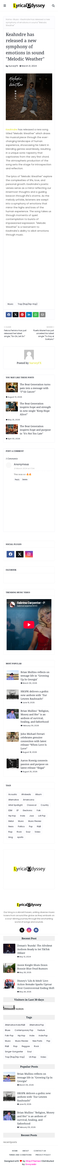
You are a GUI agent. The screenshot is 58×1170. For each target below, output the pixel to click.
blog (10, 837)
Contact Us (40, 1150)
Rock (19, 831)
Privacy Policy (43, 1154)
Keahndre (11, 129)
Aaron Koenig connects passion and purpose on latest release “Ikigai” (34, 764)
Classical (31, 805)
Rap (10, 831)
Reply (17, 479)
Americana (28, 799)
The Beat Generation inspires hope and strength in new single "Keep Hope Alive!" (35, 409)
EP (18, 810)
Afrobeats (26, 794)
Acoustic (12, 794)
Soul (28, 831)
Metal (11, 821)
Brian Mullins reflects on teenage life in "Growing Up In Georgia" (35, 675)
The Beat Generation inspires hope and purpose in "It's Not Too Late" (35, 430)
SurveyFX (13, 65)
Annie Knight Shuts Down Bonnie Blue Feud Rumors (32, 966)
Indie (22, 815)
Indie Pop (43, 1035)
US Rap (32, 1057)
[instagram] (29, 554)
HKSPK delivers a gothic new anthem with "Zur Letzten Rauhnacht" (34, 695)
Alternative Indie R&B (15, 1024)
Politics (21, 826)
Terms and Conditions (20, 1154)
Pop (31, 826)
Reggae (26, 1046)
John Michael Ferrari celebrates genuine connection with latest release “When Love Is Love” (34, 741)
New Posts (37, 1041)
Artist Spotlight (15, 805)
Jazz (31, 815)
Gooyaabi (30, 1164)
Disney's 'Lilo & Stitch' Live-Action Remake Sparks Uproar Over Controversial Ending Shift (35, 984)
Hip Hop (12, 815)
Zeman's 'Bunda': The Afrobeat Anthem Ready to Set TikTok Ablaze (34, 949)
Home (9, 19)
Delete (24, 479)
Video (37, 831)
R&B (39, 826)
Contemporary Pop (24, 1030)
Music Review (34, 821)
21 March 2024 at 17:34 (24, 468)
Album (38, 794)
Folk (38, 810)
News (11, 826)
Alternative (13, 799)
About (25, 1150)
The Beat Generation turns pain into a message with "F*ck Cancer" (35, 388)
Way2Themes (33, 1161)
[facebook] (10, 554)
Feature (41, 1030)
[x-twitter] (20, 554)
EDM (10, 810)
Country (45, 805)
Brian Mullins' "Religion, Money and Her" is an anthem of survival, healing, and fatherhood (35, 716)
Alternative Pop (36, 1024)
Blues (7, 1030)
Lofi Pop (41, 815)
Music (16, 19)
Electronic (27, 810)
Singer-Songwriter (14, 1051)
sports (20, 837)
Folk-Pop (9, 1035)
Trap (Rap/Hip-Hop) (27, 304)
